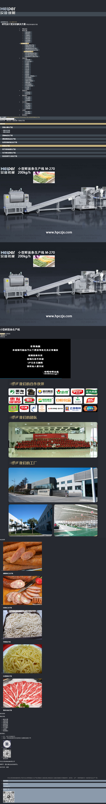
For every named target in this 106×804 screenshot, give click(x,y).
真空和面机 (28, 84)
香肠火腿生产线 (29, 45)
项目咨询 (27, 32)
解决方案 (24, 30)
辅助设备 (27, 82)
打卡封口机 (28, 61)
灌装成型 (27, 38)
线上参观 (27, 113)
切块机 (27, 66)
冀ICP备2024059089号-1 (11, 764)
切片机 (27, 69)
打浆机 (27, 89)
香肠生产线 (10, 117)
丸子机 (27, 87)
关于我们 (24, 102)
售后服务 (27, 100)
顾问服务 (24, 95)
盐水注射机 (28, 79)
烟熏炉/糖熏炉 (29, 80)
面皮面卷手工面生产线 (31, 56)
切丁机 (27, 68)
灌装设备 (27, 59)
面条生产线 (28, 51)
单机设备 (24, 58)
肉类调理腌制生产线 (34, 117)
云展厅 (24, 110)
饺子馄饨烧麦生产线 (31, 53)
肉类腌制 (27, 40)
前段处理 (27, 37)
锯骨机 (27, 71)
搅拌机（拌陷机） (30, 76)
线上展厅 (27, 111)
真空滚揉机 (28, 77)
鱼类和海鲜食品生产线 (31, 50)
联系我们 (24, 115)
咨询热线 (2, 333)
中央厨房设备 (29, 85)
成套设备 (24, 43)
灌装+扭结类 (6, 132)
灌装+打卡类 (6, 130)
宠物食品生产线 (29, 46)
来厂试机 (27, 97)
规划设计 (27, 33)
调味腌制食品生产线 (31, 48)
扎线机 (27, 63)
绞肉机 (27, 72)
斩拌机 (27, 74)
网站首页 (24, 29)
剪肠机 (27, 64)
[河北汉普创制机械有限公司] (8, 14)
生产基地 (27, 105)
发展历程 (27, 106)
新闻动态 (24, 90)
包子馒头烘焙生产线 (31, 55)
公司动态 (27, 92)
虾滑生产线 (25, 117)
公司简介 (27, 103)
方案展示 (27, 35)
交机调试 (27, 98)
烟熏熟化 (27, 42)
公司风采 (27, 108)
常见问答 (27, 93)
